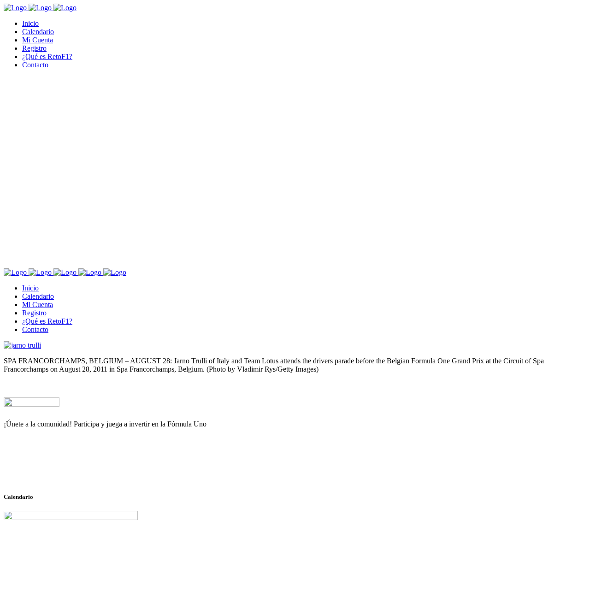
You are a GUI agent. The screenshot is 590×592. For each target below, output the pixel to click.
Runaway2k (48, 469)
